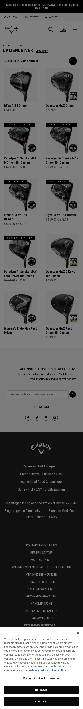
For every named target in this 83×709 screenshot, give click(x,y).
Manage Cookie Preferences (41, 678)
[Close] (78, 633)
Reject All (41, 689)
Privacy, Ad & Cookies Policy (47, 670)
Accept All (41, 701)
